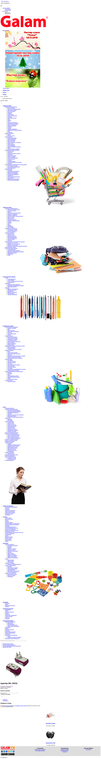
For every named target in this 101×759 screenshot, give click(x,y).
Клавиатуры (8, 627)
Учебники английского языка (13, 444)
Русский (8, 12)
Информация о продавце (40, 749)
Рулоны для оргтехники (12, 157)
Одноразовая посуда (12, 340)
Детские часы (8, 539)
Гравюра (9, 547)
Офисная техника (9, 169)
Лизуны (7, 535)
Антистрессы (8, 609)
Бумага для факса (11, 156)
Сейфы (9, 134)
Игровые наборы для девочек (12, 524)
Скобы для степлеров (12, 115)
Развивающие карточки (12, 430)
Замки (8, 374)
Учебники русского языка (13, 445)
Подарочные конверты (10, 510)
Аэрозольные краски (12, 574)
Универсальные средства (13, 370)
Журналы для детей (11, 431)
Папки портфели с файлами (13, 149)
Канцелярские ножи (11, 118)
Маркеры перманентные (12, 289)
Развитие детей (10, 453)
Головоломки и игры (12, 450)
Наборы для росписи (12, 556)
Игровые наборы (9, 522)
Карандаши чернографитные (13, 250)
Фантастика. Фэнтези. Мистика (14, 411)
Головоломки (8, 534)
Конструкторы (8, 518)
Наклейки (9, 566)
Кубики (6, 541)
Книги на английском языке (13, 434)
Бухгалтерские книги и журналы (14, 162)
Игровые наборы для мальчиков (12, 523)
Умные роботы (8, 540)
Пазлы (6, 558)
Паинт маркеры (10, 293)
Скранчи (7, 606)
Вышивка (9, 546)
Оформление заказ (64, 749)
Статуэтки (9, 332)
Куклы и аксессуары (9, 533)
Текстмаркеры (10, 291)
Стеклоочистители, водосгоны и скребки (16, 355)
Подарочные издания (9, 441)
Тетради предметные (12, 238)
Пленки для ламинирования (13, 176)
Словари (9, 443)
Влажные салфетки (11, 343)
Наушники (7, 630)
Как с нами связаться (40, 750)
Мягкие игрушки (8, 536)
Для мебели (10, 360)
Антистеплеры (10, 114)
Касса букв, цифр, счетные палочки (15, 216)
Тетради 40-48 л (10, 235)
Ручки (6, 277)
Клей (8, 119)
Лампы (9, 378)
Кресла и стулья (10, 135)
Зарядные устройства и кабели (14, 637)
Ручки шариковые (11, 249)
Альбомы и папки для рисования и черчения (15, 241)
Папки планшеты (11, 144)
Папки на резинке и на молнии (14, 142)
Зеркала (9, 334)
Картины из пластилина (12, 551)
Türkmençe (8, 13)
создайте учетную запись (21, 705)
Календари (9, 152)
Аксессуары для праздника (11, 507)
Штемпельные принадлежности (14, 130)
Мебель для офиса (9, 133)
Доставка (65, 751)
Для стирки (9, 368)
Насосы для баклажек (12, 379)
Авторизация (8, 10)
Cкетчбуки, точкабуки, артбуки (11, 439)
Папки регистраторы (12, 138)
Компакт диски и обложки (13, 626)
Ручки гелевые (10, 280)
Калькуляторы (10, 177)
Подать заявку (6, 88)
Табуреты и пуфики (11, 328)
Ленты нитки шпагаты (12, 124)
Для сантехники (10, 365)
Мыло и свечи (10, 553)
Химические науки (11, 449)
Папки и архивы (8, 136)
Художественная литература (11, 409)
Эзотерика (9, 419)
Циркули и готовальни (12, 214)
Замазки (9, 120)
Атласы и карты (10, 217)
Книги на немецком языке (13, 437)
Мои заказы (88, 749)
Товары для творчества (10, 565)
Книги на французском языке (14, 438)
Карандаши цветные (12, 252)
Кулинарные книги (11, 459)
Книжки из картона (11, 424)
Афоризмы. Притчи (11, 416)
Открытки (7, 509)
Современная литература (12, 412)
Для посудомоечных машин (13, 364)
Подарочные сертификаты (11, 615)
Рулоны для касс (11, 159)
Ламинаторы (10, 175)
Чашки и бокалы (11, 330)
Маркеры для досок (11, 290)
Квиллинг (9, 552)
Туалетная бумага (11, 348)
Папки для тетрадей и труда (13, 209)
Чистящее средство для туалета (14, 349)
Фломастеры (10, 226)
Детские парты (10, 227)
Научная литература (9, 460)
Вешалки (9, 372)
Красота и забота (9, 380)
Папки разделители (11, 139)
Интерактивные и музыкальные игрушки (14, 532)
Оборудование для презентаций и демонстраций (16, 164)
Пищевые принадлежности (13, 220)
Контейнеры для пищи (12, 339)
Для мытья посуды (11, 361)
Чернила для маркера (12, 294)
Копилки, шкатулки (9, 612)
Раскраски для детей (12, 429)
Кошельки (7, 614)
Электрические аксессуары (13, 377)
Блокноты (9, 163)
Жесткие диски (10, 624)
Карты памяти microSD (12, 625)
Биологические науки (12, 448)
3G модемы (7, 634)
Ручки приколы (10, 282)
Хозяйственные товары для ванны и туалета (15, 346)
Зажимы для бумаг (11, 125)
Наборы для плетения (12, 555)
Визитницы (9, 132)
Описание (5, 699)
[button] (50, 100)
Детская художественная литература (15, 414)
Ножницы (9, 116)
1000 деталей (10, 561)
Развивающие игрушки (10, 526)
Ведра (8, 351)
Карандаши (7, 283)
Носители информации (10, 621)
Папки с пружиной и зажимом (14, 146)
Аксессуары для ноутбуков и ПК (12, 638)
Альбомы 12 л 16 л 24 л (12, 242)
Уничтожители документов (13, 171)
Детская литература (9, 421)
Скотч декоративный (12, 572)
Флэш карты (10, 623)
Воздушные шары (9, 513)
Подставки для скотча (12, 122)
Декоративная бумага (12, 568)
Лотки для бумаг (11, 108)
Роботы (7, 520)
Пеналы (9, 211)
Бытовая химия (8, 359)
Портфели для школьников (11, 228)
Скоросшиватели (11, 145)
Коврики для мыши (9, 629)
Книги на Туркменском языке (11, 432)
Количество (3, 693)
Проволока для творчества (13, 571)
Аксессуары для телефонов (11, 635)
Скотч (8, 121)
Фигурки (7, 521)
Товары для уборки (9, 350)
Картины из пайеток (11, 548)
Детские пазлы (10, 560)
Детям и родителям (9, 452)
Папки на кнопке (11, 141)
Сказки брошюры (11, 427)
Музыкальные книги (12, 425)
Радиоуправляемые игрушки (11, 528)
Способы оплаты (64, 750)
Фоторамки (7, 514)
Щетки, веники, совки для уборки (14, 358)
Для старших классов (12, 229)
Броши (6, 604)
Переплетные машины (12, 172)
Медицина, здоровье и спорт (11, 454)
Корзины (7, 508)
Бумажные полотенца (12, 337)
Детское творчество (9, 544)
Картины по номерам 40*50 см (14, 564)
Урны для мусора (11, 111)
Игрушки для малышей (10, 529)
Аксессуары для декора (12, 567)
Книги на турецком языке (13, 435)
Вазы (8, 329)
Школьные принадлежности (11, 208)
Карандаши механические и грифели (15, 251)
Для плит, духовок (11, 362)
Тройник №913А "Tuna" (50, 743)
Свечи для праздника (9, 511)
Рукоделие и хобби (11, 458)
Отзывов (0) (5, 700)
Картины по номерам (9, 563)
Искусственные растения (13, 331)
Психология (7, 418)
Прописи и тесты (11, 428)
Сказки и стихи (10, 423)
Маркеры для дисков (12, 292)
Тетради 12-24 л (10, 234)
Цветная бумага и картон (10, 247)
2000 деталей (10, 562)
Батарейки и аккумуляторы (13, 179)
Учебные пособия (9, 442)
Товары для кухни (9, 336)
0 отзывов (2, 686)
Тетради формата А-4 (12, 237)
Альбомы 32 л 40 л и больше (13, 244)
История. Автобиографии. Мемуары (15, 417)
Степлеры (9, 113)
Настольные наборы (11, 110)
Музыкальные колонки (10, 631)
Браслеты (7, 603)
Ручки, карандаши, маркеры (11, 248)
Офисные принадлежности (11, 106)
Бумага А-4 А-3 (10, 151)
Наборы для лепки (11, 554)
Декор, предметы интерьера (11, 327)
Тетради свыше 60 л (11, 236)
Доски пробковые (11, 167)
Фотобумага (10, 154)
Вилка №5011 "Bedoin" (50, 723)
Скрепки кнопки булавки (12, 123)
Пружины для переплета (12, 174)
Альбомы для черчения (12, 245)
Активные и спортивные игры (11, 530)
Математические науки (12, 447)
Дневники (9, 240)
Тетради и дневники (9, 232)
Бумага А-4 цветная (11, 155)
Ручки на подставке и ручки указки (15, 281)
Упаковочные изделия (10, 512)
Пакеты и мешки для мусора (13, 341)
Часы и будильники (11, 333)
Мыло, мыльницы (11, 347)
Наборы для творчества (12, 557)
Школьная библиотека (10, 455)
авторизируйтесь (9, 705)
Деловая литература (9, 408)
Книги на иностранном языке (11, 433)
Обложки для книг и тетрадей (13, 212)
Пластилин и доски (11, 210)
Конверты (9, 160)
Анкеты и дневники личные (11, 440)
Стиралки (9, 126)
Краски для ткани (11, 575)
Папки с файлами (11, 140)
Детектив (9, 413)
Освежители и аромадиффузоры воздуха (16, 369)
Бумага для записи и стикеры (13, 153)
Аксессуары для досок (12, 165)
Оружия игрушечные (9, 531)
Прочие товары (10, 344)
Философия (10, 420)
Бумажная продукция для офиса (12, 150)
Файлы (9, 148)
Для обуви (9, 373)
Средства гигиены (11, 381)
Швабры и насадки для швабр (14, 357)
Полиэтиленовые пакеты (13, 375)
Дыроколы (9, 112)
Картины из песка (11, 550)
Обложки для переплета (12, 173)
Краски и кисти (10, 218)
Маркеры (7, 287)
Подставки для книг (11, 219)
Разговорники (10, 451)
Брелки (6, 610)
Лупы (8, 131)
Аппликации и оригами (12, 545)
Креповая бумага (11, 570)
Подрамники (10, 576)
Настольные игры (9, 519)
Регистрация (8, 9)
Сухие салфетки (10, 342)
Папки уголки (10, 143)
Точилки (9, 128)
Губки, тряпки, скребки (12, 338)
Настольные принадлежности (14, 109)
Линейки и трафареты (12, 129)
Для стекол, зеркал (11, 367)
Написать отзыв (9, 686)
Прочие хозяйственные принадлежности (14, 371)
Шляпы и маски (8, 538)
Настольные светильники (13, 180)
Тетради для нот (10, 239)
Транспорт (7, 525)
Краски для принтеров (10, 632)
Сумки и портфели (11, 231)
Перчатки (9, 354)
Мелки (8, 255)
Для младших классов (12, 230)
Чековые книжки (11, 161)
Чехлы (8, 636)
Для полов (9, 363)
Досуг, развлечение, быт (10, 457)
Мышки (7, 628)
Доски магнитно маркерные (13, 166)
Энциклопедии (10, 422)
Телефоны (9, 170)
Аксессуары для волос (10, 605)
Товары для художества (10, 573)
